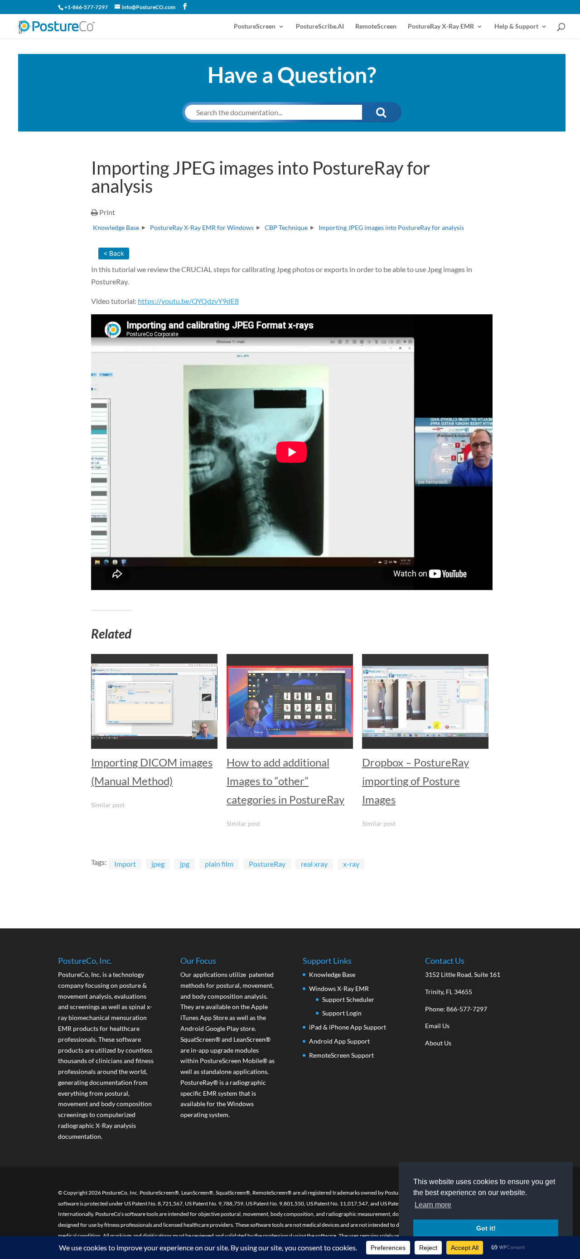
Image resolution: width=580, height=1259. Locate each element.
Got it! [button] (486, 1228)
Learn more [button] (433, 1205)
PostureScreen (255, 26)
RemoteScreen (375, 26)
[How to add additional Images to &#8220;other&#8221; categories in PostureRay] (290, 701)
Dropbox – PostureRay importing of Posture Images (415, 781)
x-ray (351, 863)
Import (125, 863)
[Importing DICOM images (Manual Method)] (154, 701)
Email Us (437, 1026)
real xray (314, 863)
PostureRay (267, 863)
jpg (184, 863)
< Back (113, 253)
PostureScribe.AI (320, 26)
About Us (438, 1043)
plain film (219, 863)
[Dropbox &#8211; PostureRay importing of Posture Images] (425, 701)
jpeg (157, 863)
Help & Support (516, 26)
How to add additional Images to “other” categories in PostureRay (285, 781)
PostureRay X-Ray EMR (441, 26)
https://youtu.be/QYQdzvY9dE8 (188, 301)
